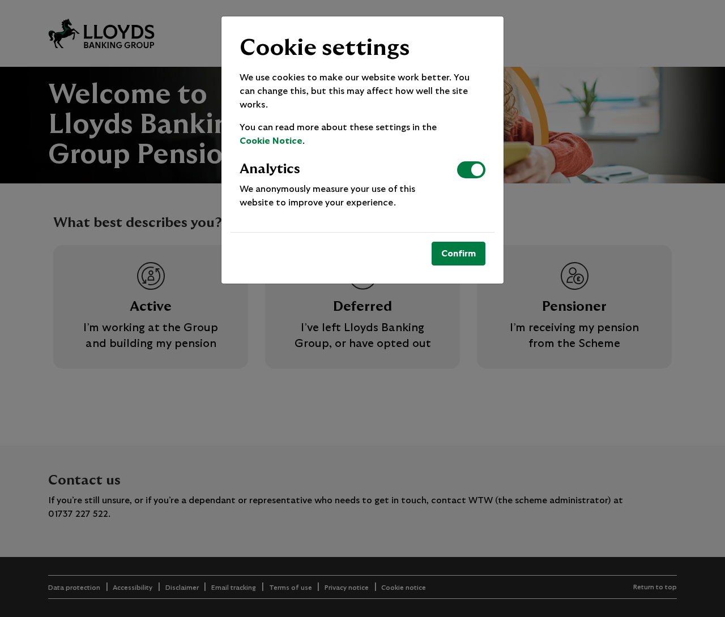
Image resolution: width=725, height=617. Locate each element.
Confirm (458, 253)
